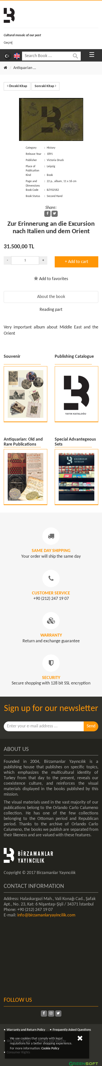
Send (91, 726)
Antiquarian (22, 68)
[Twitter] (54, 214)
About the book (51, 296)
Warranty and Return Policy (26, 1030)
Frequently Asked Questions (72, 1030)
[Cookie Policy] (80, 1039)
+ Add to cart (76, 261)
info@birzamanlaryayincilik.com (46, 915)
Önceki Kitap (17, 86)
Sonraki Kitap (45, 86)
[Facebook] (47, 214)
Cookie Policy (50, 1048)
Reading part (51, 309)
